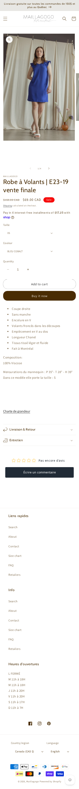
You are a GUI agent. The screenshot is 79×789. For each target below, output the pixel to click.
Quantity (8, 261)
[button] (5, 18)
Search (13, 527)
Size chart (15, 556)
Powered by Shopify (50, 781)
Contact (13, 546)
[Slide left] (30, 168)
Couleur (7, 243)
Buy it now (40, 296)
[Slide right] (49, 168)
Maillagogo (32, 781)
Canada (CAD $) (24, 751)
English (55, 751)
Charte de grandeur (16, 411)
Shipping (7, 205)
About (12, 536)
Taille (6, 225)
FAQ (11, 565)
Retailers (14, 575)
